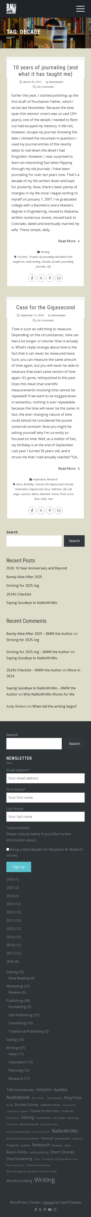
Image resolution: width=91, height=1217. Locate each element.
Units (44, 499)
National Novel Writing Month (22, 1138)
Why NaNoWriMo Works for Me (48, 694)
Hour (47, 489)
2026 (10, 879)
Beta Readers (54, 1098)
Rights (67, 1145)
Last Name (14, 808)
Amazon (44, 1089)
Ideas (12, 1054)
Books (9, 1105)
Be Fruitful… (39, 1098)
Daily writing (33, 261)
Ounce (55, 494)
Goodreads (43, 1118)
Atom (19, 484)
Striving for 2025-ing (22, 585)
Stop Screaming (19, 1158)
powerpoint (62, 1138)
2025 (10, 887)
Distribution (12, 1118)
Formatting (17, 1006)
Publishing (14, 1000)
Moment (45, 494)
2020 (10, 928)
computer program (17, 1111)
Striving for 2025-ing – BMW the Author (38, 652)
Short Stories (62, 1151)
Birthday (29, 484)
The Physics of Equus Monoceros (60, 1159)
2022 (10, 912)
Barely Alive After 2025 (24, 576)
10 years (23, 257)
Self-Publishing (20, 1015)
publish (25, 1145)
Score (70, 494)
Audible (61, 1089)
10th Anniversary (20, 1089)
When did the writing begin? (54, 706)
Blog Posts (72, 1097)
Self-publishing (38, 1152)
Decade (46, 261)
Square (48, 1202)
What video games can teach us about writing (31, 1171)
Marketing (14, 986)
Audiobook (18, 1097)
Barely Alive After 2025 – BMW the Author (39, 633)
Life (49, 266)
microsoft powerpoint (18, 1131)
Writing (45, 252)
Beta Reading (19, 978)
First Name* (16, 789)
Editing (11, 972)
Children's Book (50, 1105)
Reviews (14, 992)
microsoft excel (29, 1124)
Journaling (67, 261)
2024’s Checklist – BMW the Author (34, 670)
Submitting (17, 1023)
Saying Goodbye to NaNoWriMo (31, 602)
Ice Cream (59, 1118)
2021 (10, 920)
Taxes (37, 1159)
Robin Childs (16, 1152)
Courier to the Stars (44, 1111)
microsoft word (41, 1131)
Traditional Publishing (26, 1031)
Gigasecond (36, 489)
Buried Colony (26, 1104)
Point (63, 494)
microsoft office (49, 1124)
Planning (15, 1070)
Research (52, 479)
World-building (19, 1180)
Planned (47, 1138)
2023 (10, 904)
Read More (67, 241)
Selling (11, 1039)
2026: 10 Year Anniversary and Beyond (36, 568)
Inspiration (39, 479)
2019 (10, 937)
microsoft (11, 1124)
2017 (10, 953)
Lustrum (25, 494)
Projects (12, 1145)
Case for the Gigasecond (45, 307)
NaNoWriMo (65, 1131)
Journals (41, 266)
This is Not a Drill (15, 1165)
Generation (21, 489)
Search (12, 532)
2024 (10, 896)
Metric (35, 494)
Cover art (67, 1111)
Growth (56, 261)
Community (68, 1105)
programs (77, 1138)
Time (36, 499)
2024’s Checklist (18, 594)
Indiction (56, 489)
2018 (10, 945)
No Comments (45, 87)
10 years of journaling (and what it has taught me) (45, 70)
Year (50, 499)
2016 (10, 961)
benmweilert (56, 82)
